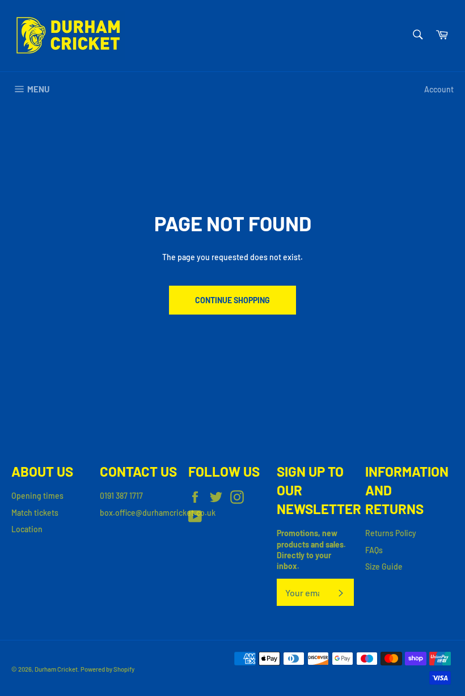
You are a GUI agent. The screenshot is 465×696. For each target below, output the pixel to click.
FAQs (374, 550)
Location (27, 529)
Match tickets (34, 512)
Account (439, 89)
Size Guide (384, 566)
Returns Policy (390, 533)
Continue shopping (232, 300)
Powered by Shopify (107, 669)
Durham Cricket (56, 669)
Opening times (37, 495)
